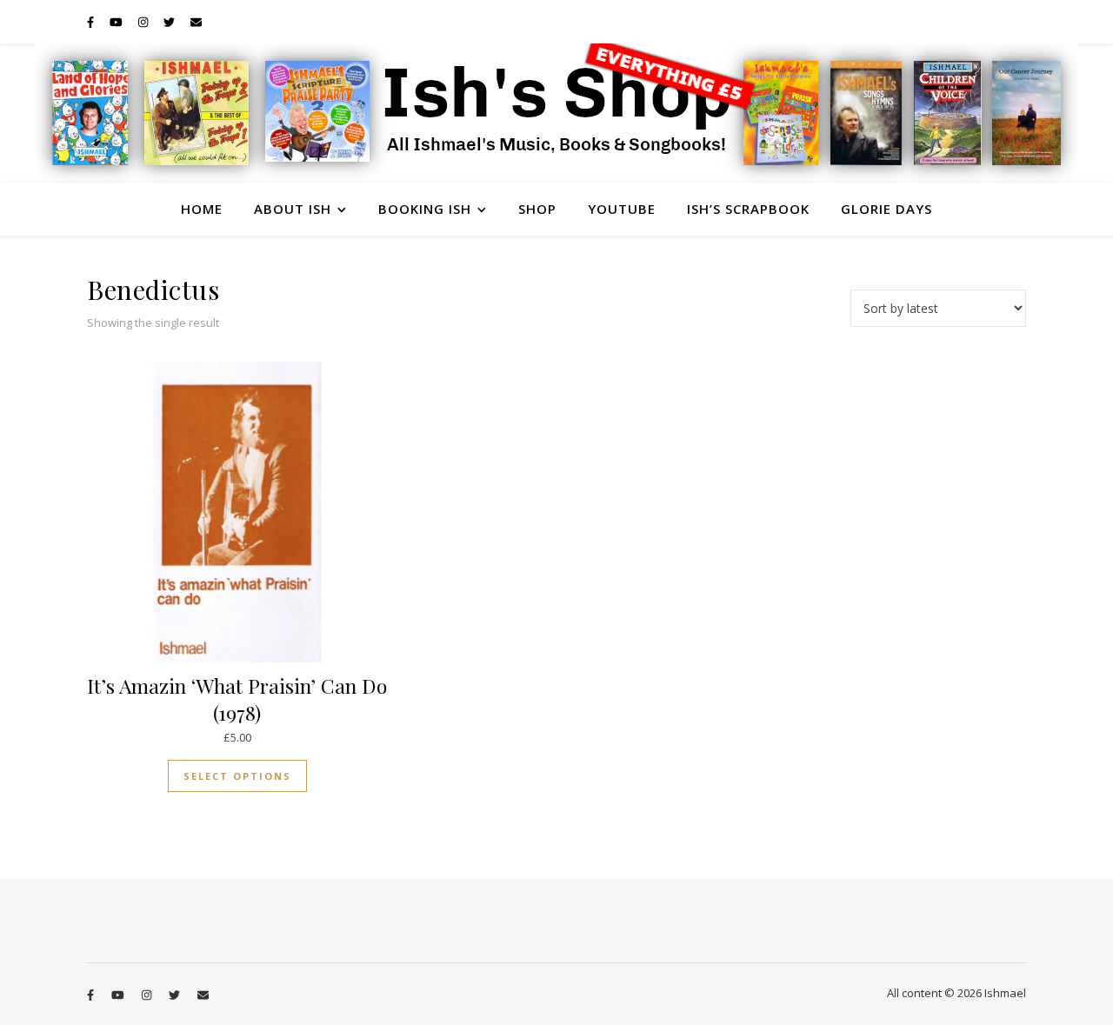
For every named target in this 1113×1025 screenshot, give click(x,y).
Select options (237, 775)
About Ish (292, 208)
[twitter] (170, 22)
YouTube (622, 208)
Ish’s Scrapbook (748, 208)
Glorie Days (886, 208)
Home (202, 208)
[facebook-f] (92, 22)
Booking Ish (424, 208)
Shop (537, 208)
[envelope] (196, 22)
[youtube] (117, 22)
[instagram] (144, 22)
